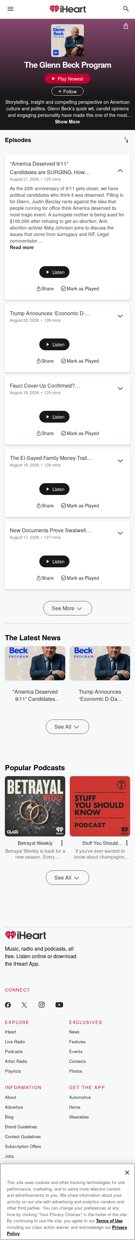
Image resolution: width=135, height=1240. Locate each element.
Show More (67, 121)
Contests (77, 1061)
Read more (22, 247)
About (10, 1097)
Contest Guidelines (23, 1136)
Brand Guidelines (21, 1126)
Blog (9, 1117)
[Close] (127, 1172)
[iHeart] (67, 9)
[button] (54, 272)
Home (74, 1107)
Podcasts (14, 1051)
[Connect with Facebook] (8, 1004)
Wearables (79, 1117)
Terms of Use (109, 1220)
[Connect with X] (24, 1004)
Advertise (14, 1107)
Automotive (80, 1097)
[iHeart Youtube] (59, 1004)
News (74, 1032)
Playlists (13, 1071)
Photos (76, 1071)
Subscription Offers (23, 1146)
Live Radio (15, 1041)
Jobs (9, 1156)
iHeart (10, 1032)
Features (77, 1041)
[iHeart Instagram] (42, 1004)
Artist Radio (16, 1061)
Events (76, 1051)
